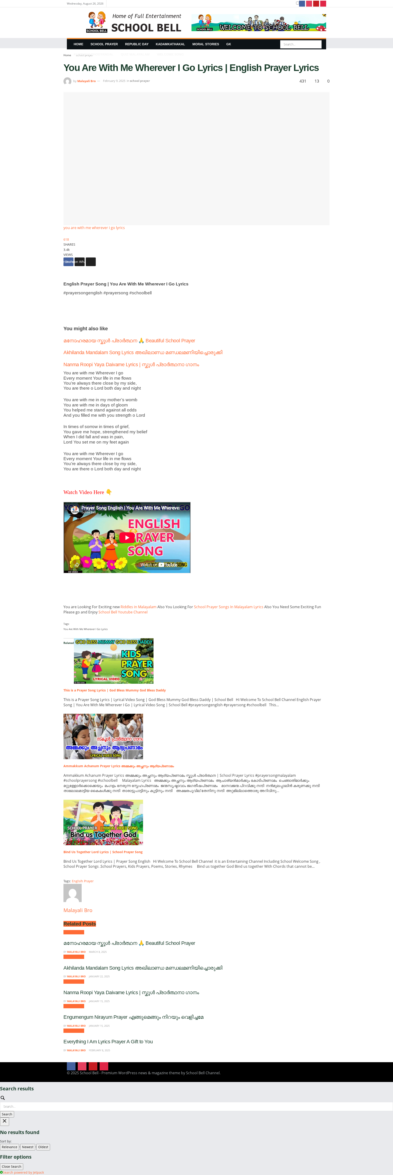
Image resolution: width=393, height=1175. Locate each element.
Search (7, 1114)
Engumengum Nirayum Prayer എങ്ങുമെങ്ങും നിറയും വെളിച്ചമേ (133, 1017)
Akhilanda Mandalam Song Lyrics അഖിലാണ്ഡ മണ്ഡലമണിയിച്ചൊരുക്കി (142, 352)
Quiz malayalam (135, 54)
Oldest (43, 1147)
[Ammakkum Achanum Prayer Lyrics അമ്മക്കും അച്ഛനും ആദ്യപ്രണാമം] (103, 736)
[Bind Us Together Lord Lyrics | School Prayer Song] (103, 822)
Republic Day (137, 44)
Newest (27, 1147)
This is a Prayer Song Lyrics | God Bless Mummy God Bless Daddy (114, 690)
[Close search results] (4, 1121)
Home (78, 44)
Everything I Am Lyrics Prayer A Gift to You (108, 1041)
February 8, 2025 (99, 1050)
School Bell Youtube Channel (123, 612)
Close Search (11, 1166)
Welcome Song (170, 54)
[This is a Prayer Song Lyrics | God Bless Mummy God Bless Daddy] (114, 660)
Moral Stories (205, 44)
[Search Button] (318, 44)
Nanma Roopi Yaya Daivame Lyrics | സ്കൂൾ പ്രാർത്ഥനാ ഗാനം (131, 364)
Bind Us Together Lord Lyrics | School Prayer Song (103, 852)
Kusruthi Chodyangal (93, 54)
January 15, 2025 (99, 1001)
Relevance (9, 1147)
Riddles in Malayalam (139, 606)
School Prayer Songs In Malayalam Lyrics (229, 606)
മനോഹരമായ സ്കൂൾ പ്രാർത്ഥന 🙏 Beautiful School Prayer (129, 340)
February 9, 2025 (114, 81)
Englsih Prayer (83, 881)
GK (228, 44)
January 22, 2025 (99, 976)
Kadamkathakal (170, 44)
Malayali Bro (86, 81)
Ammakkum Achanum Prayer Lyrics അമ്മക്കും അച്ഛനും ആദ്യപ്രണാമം (118, 766)
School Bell (89, 1072)
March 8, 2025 (97, 951)
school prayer (104, 44)
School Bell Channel (203, 1072)
